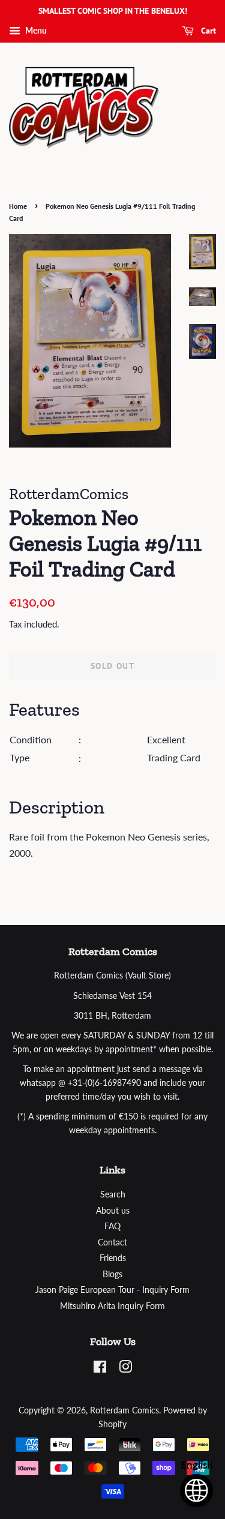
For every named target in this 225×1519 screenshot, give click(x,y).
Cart (207, 30)
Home (18, 206)
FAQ (112, 1226)
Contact (112, 1242)
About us (113, 1210)
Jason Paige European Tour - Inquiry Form (112, 1290)
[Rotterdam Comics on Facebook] (100, 1369)
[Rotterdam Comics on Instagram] (125, 1369)
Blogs (112, 1274)
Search (112, 1194)
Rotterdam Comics (124, 1410)
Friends (113, 1258)
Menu (35, 30)
